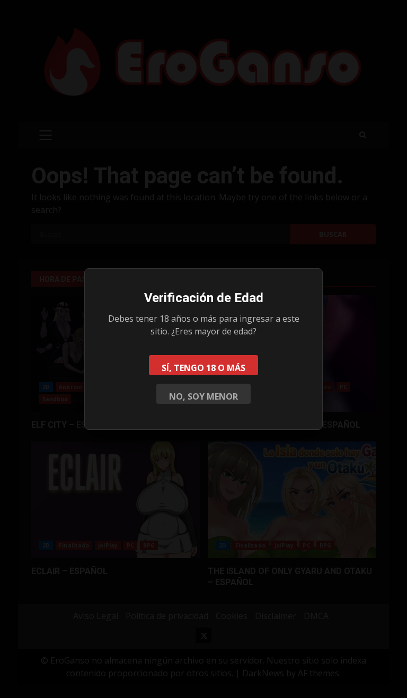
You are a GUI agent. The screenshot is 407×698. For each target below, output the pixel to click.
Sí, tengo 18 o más (203, 368)
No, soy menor (203, 396)
